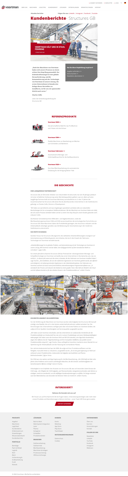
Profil (14, 462)
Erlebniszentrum (17, 431)
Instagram (79, 13)
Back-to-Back (37, 421)
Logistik (14, 450)
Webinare (90, 448)
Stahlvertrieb (37, 446)
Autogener (36, 431)
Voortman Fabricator (55, 151)
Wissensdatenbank (18, 436)
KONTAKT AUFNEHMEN (64, 403)
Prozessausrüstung (39, 453)
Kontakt (98, 7)
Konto (57, 421)
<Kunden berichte (37, 13)
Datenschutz (59, 438)
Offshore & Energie (39, 455)
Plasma (35, 429)
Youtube (94, 13)
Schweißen (36, 433)
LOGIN (117, 3)
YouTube (90, 441)
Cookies (57, 441)
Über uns (24, 7)
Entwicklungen (74, 7)
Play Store (58, 429)
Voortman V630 (53, 122)
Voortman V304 (53, 137)
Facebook (87, 13)
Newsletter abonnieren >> (75, 76)
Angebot (15, 421)
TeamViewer (59, 431)
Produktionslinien (39, 436)
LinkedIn (72, 13)
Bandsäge (15, 446)
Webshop (58, 424)
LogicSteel (42, 7)
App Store (58, 426)
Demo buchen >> (72, 74)
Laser (35, 426)
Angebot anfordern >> (74, 71)
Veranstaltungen (87, 7)
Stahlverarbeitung (39, 443)
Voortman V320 (53, 164)
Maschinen (33, 7)
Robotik (14, 465)
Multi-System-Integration (41, 424)
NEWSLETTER (108, 3)
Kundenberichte (17, 438)
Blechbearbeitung (39, 448)
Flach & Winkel (17, 448)
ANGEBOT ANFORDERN (96, 3)
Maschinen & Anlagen (40, 450)
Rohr (13, 453)
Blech (14, 455)
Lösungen (63, 7)
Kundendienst (53, 7)
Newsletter (90, 436)
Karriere (89, 424)
